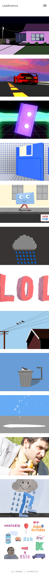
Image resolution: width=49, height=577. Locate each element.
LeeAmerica (10, 5)
